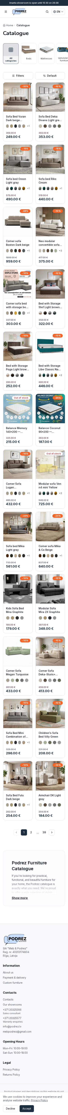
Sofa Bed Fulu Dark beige (15, 797)
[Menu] (6, 12)
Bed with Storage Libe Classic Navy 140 (50, 369)
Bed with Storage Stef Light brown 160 (49, 307)
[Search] (47, 12)
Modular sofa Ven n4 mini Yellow (50, 485)
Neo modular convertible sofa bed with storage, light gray (50, 247)
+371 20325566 (12, 1009)
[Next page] (52, 832)
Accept (26, 1108)
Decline (10, 1108)
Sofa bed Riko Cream (47, 180)
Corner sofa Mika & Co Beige (50, 548)
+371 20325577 (12, 1018)
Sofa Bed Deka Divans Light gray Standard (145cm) (50, 120)
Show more (20, 898)
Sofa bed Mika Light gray (15, 548)
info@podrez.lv (12, 1026)
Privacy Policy (11, 1069)
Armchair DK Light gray (50, 797)
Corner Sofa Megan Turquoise (17, 672)
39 (44, 832)
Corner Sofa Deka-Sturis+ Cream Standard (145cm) (49, 676)
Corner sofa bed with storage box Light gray (16, 307)
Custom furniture (12, 982)
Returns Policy (11, 1074)
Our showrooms (12, 1004)
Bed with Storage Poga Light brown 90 (17, 369)
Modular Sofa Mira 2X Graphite (49, 610)
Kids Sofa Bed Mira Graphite (15, 610)
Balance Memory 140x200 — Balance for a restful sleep (16, 434)
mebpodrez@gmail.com (17, 1031)
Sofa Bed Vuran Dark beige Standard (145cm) (17, 120)
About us (8, 972)
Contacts (8, 999)
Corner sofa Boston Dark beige (17, 243)
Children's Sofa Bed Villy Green (48, 734)
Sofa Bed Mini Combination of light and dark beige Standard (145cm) (16, 740)
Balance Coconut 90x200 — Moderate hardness (49, 434)
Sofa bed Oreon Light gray (16, 180)
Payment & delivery (14, 977)
